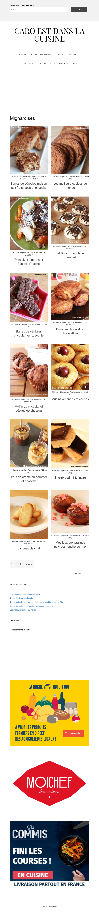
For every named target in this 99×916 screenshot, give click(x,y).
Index (60, 54)
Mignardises (36, 176)
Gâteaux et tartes (25, 176)
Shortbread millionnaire (70, 477)
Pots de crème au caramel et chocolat (29, 478)
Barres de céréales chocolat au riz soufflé (29, 333)
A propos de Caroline (42, 54)
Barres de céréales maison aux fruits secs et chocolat (29, 185)
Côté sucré (27, 63)
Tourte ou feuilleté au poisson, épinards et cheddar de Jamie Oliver (37, 602)
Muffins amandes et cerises (70, 399)
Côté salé (73, 54)
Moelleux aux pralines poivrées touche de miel (70, 544)
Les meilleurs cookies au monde (70, 185)
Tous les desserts (76, 176)
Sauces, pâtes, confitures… (54, 63)
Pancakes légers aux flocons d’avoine (29, 261)
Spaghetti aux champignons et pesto (25, 594)
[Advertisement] (49, 89)
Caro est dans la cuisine (49, 34)
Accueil (22, 54)
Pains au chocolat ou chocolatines (70, 331)
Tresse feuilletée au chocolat (21, 598)
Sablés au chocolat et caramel (70, 255)
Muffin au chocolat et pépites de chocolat (29, 408)
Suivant (28, 564)
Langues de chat (29, 548)
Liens (75, 63)
